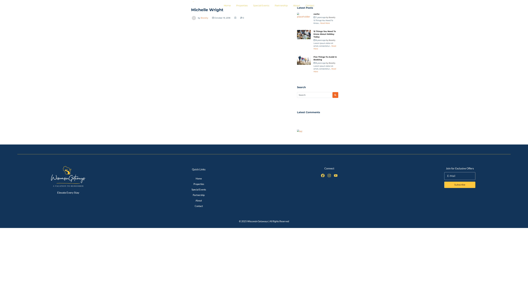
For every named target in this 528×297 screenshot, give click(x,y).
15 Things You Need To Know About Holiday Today (325, 34)
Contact (310, 5)
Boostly (204, 18)
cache (317, 14)
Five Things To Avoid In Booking (325, 58)
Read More (325, 23)
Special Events (261, 5)
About (296, 5)
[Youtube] (336, 175)
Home (227, 5)
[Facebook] (323, 175)
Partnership (281, 5)
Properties (242, 5)
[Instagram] (329, 175)
